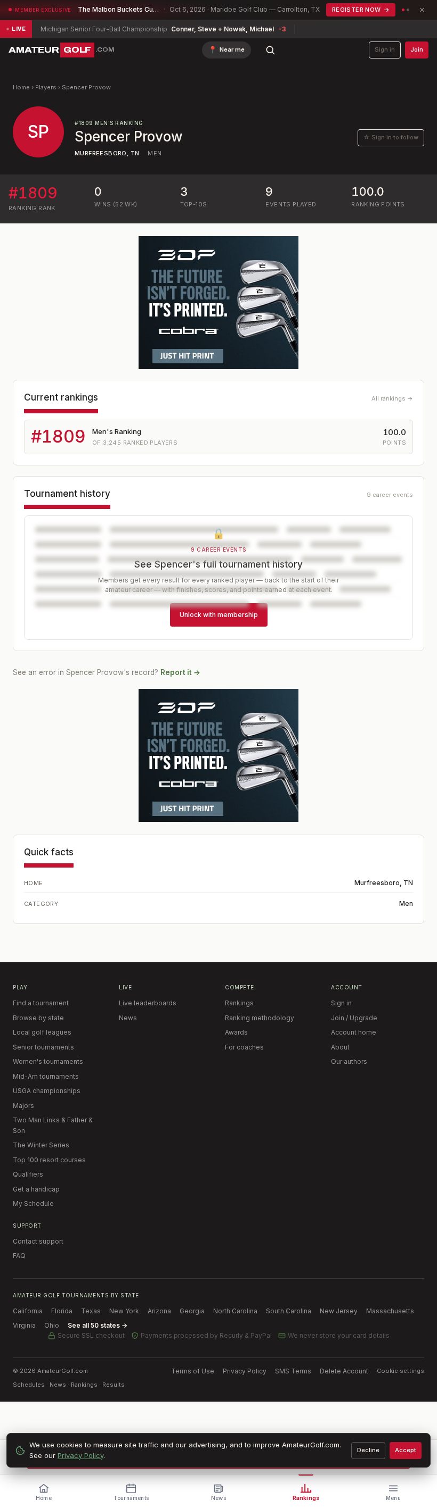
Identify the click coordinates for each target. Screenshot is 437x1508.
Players (45, 87)
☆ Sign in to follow (390, 137)
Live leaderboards (147, 1003)
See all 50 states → (97, 1325)
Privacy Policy (244, 1371)
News (128, 1018)
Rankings (239, 1003)
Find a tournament (41, 1003)
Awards (236, 1032)
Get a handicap (36, 1189)
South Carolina (288, 1311)
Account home (353, 1032)
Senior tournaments (43, 1047)
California (28, 1311)
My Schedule (33, 1203)
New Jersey (339, 1311)
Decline (368, 1450)
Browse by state (38, 1018)
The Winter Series (41, 1145)
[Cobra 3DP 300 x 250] (218, 302)
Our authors (349, 1061)
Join (416, 49)
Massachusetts (390, 1311)
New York (124, 1311)
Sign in (385, 49)
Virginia (24, 1325)
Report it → (180, 672)
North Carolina (235, 1311)
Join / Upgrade (354, 1018)
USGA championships (46, 1091)
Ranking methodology (259, 1018)
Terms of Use (192, 1371)
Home (21, 87)
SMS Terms (293, 1371)
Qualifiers (28, 1174)
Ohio (51, 1325)
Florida (61, 1311)
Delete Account (344, 1371)
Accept (405, 1450)
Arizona (159, 1311)
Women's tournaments (48, 1061)
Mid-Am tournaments (46, 1076)
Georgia (192, 1311)
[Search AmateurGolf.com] (270, 50)
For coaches (244, 1047)
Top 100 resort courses (49, 1160)
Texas (91, 1311)
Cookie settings (400, 1370)
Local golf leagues (42, 1032)
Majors (23, 1106)
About (340, 1047)
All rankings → (392, 398)
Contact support (38, 1241)
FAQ (19, 1256)
